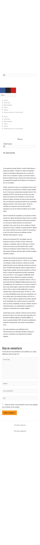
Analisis (6, 100)
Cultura (6, 107)
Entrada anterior (20, 425)
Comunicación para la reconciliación (13, 112)
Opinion (6, 110)
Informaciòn (7, 103)
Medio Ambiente (8, 105)
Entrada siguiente (20, 431)
